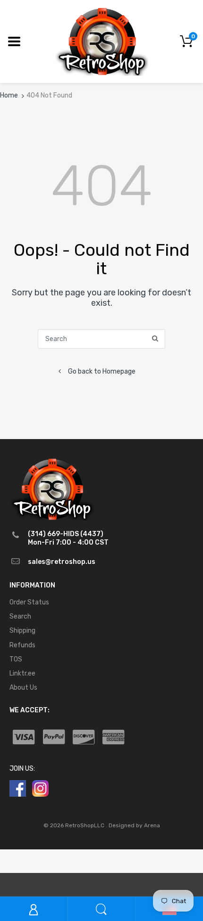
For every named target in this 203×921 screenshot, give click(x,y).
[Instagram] (40, 788)
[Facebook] (17, 788)
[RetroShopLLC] (101, 41)
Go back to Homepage (101, 371)
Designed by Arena (134, 825)
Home (9, 95)
